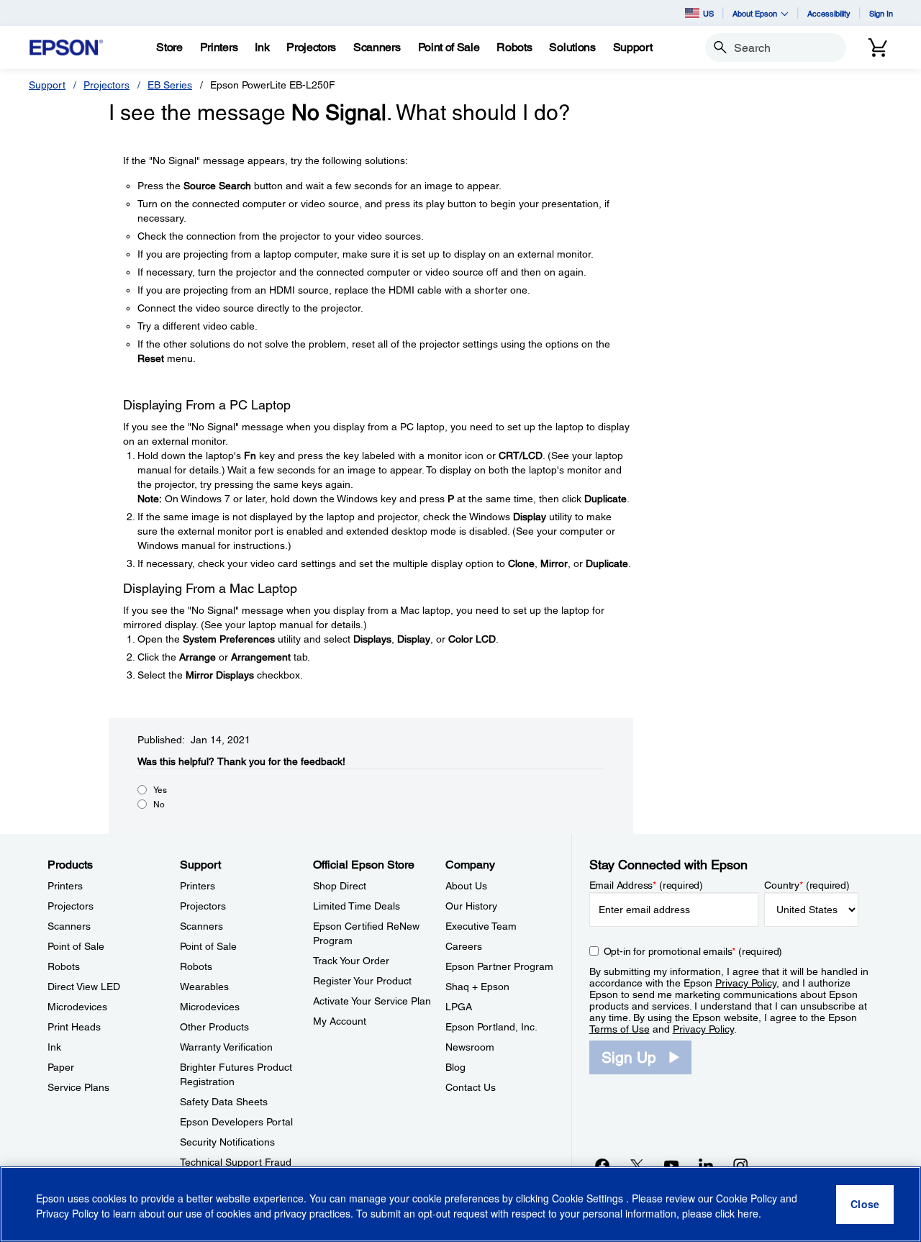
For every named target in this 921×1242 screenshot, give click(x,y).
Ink (54, 1047)
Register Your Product (362, 981)
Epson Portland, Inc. (491, 1027)
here (748, 1214)
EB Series (170, 85)
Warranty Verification (226, 1047)
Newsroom (469, 1047)
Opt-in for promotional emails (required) (693, 951)
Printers (65, 886)
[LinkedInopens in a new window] (706, 1165)
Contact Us (470, 1087)
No (159, 804)
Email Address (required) (646, 885)
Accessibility (828, 13)
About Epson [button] (754, 13)
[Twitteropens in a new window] (637, 1165)
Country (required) (807, 885)
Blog (455, 1067)
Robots (63, 966)
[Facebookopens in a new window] (602, 1165)
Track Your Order (351, 960)
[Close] (865, 1204)
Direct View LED (83, 986)
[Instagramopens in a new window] (740, 1165)
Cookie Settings (589, 1199)
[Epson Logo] (66, 48)
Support (47, 85)
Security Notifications (227, 1142)
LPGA (458, 1006)
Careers (463, 946)
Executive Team (481, 926)
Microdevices (77, 1006)
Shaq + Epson (477, 986)
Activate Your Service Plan (372, 1001)
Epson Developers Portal (236, 1122)
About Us (466, 886)
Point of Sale (75, 946)
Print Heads (74, 1027)
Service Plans (78, 1087)
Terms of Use (619, 1029)
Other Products (214, 1027)
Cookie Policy (746, 1199)
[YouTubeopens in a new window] (671, 1165)
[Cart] (877, 47)
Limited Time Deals (356, 906)
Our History (471, 906)
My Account (339, 1021)
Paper (60, 1067)
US (708, 13)
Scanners (69, 926)
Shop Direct (339, 886)
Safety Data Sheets (224, 1101)
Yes (160, 790)
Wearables (204, 986)
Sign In (881, 13)
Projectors (106, 85)
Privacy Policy (745, 983)
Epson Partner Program (499, 966)
